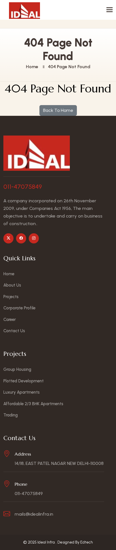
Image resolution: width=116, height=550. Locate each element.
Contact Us (14, 330)
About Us (12, 285)
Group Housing (17, 369)
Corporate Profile (19, 308)
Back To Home (58, 110)
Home (32, 66)
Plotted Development (23, 380)
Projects (11, 296)
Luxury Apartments (21, 392)
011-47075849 (22, 187)
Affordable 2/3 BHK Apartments (33, 403)
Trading (10, 415)
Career (9, 319)
